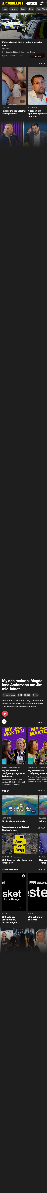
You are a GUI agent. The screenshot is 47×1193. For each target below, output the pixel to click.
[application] (23, 26)
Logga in (31, 3)
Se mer (38, 57)
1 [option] (4, 721)
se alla (41, 63)
